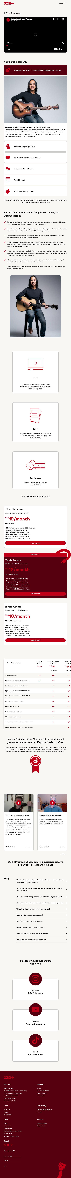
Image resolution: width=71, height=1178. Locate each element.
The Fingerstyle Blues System (13, 1093)
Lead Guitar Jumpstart (11, 1096)
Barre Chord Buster (10, 1101)
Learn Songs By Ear (10, 1098)
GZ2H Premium (8, 1088)
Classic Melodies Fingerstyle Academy (15, 1091)
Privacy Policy (41, 1126)
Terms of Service (42, 1123)
